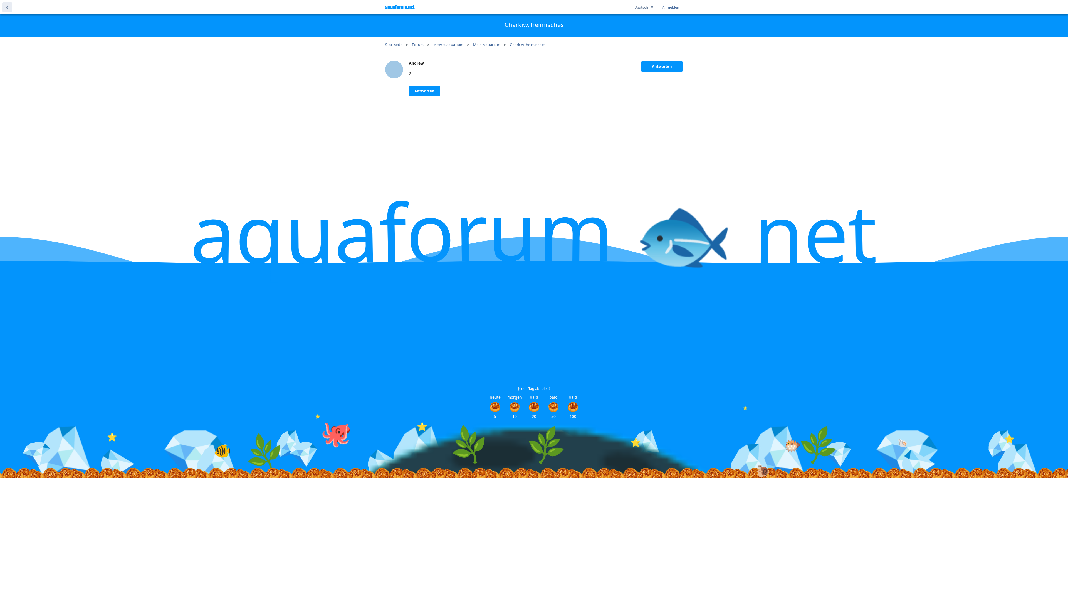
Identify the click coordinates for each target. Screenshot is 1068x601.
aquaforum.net (399, 7)
